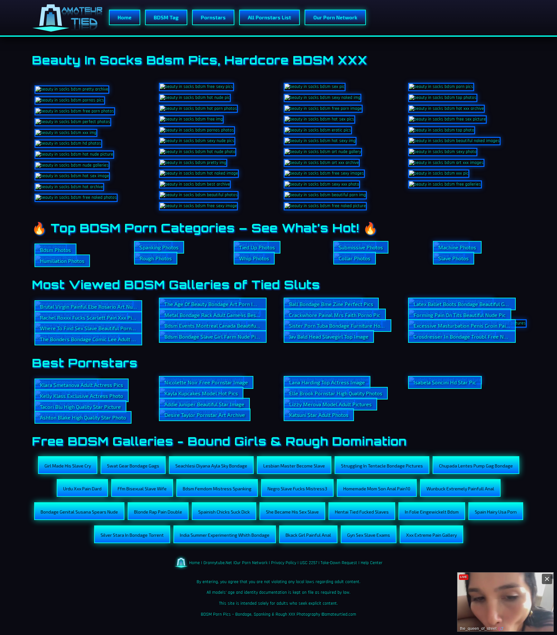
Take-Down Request (339, 562)
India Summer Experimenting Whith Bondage (224, 535)
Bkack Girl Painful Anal (308, 535)
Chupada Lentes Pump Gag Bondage (476, 465)
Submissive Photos (361, 247)
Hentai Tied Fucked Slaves (362, 512)
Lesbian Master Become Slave (294, 465)
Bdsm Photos (55, 250)
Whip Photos (254, 258)
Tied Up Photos (257, 247)
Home (125, 17)
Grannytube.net (217, 562)
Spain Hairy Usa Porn (496, 512)
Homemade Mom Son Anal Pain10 (376, 488)
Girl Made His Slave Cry (67, 465)
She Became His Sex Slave (292, 512)
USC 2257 (308, 562)
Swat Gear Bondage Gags (133, 465)
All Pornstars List (269, 17)
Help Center (372, 562)
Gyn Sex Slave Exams (368, 535)
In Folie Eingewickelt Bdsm (432, 512)
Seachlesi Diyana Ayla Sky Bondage (211, 465)
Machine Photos (457, 247)
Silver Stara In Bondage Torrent (132, 535)
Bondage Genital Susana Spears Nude (79, 512)
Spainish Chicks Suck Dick (224, 512)
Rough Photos (156, 258)
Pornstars (213, 17)
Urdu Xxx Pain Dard (82, 488)
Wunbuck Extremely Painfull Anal (460, 488)
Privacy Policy (283, 562)
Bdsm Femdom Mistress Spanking (217, 488)
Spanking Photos (159, 247)
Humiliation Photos (62, 261)
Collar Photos (354, 258)
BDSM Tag (166, 17)
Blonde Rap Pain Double (158, 512)
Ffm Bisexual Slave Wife (142, 488)
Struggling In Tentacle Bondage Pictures (382, 465)
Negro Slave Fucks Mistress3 (297, 488)
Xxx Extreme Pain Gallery (431, 535)
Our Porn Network (335, 17)
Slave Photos (453, 258)
